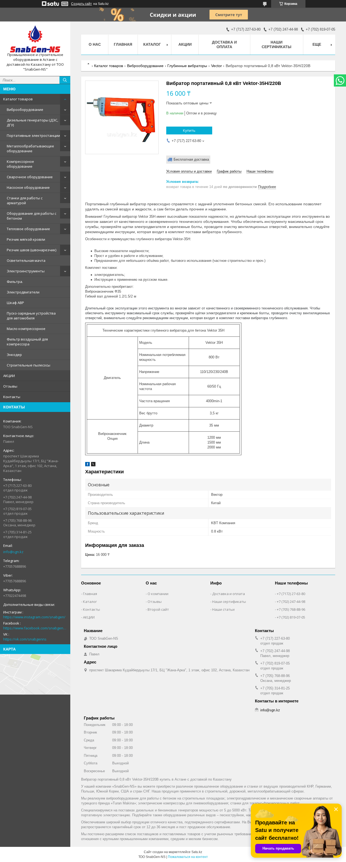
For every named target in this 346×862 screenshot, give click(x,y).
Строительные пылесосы (28, 365)
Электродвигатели (23, 292)
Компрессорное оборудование (20, 164)
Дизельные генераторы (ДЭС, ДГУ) (32, 122)
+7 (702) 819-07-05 (291, 617)
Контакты (11, 396)
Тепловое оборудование (28, 228)
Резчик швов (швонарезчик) (31, 249)
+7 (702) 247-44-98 (291, 601)
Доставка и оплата (224, 44)
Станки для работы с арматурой (24, 200)
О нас (95, 44)
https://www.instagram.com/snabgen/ (34, 617)
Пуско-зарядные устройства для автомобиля (31, 316)
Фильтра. (15, 281)
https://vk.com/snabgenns (24, 639)
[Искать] (64, 80)
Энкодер (14, 354)
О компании (158, 593)
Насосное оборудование (28, 187)
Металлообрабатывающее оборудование (30, 148)
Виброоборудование (25, 109)
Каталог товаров (18, 99)
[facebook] (87, 465)
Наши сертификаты (276, 44)
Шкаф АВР (15, 302)
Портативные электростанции (33, 135)
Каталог (90, 601)
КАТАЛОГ (152, 44)
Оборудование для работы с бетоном (31, 216)
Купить (189, 130)
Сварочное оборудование (30, 176)
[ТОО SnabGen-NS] (35, 38)
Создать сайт (81, 4)
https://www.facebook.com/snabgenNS (35, 628)
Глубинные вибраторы (187, 66)
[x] (93, 465)
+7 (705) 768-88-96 (291, 609)
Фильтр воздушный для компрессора (27, 341)
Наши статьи (223, 609)
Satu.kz (196, 852)
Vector (216, 66)
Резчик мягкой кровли (26, 239)
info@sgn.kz (13, 551)
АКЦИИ (9, 375)
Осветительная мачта (26, 260)
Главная (123, 44)
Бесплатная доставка (191, 159)
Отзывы (10, 386)
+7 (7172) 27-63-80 (291, 593)
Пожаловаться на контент (188, 857)
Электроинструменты (26, 271)
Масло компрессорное (26, 328)
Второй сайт (158, 609)
